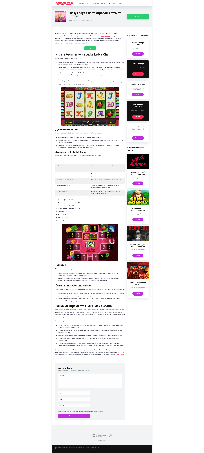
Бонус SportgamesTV (138, 128)
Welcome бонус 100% (138, 44)
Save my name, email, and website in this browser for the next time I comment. (81, 411)
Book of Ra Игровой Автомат (138, 284)
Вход (120, 3)
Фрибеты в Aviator (137, 84)
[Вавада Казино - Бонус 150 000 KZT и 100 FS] (64, 2)
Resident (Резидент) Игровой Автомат (138, 246)
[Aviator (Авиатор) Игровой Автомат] (138, 168)
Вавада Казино (83, 3)
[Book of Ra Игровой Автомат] (138, 279)
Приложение (112, 3)
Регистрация (95, 3)
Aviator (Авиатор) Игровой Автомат (138, 173)
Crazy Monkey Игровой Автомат (138, 209)
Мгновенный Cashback (138, 105)
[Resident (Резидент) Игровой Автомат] (138, 241)
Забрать (137, 53)
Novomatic (75, 17)
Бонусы (103, 3)
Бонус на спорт (138, 64)
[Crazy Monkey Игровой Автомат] (138, 204)
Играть (137, 17)
